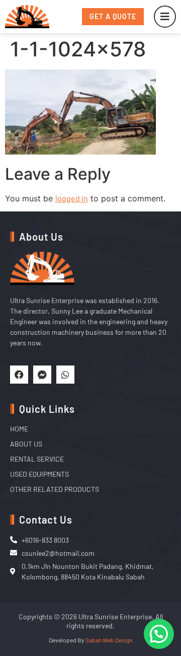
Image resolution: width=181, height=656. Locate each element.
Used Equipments (39, 474)
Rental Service (37, 459)
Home (19, 428)
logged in (71, 198)
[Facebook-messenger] (42, 375)
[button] (159, 634)
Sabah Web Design (108, 639)
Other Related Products (54, 489)
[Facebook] (19, 375)
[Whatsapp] (65, 375)
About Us (26, 444)
